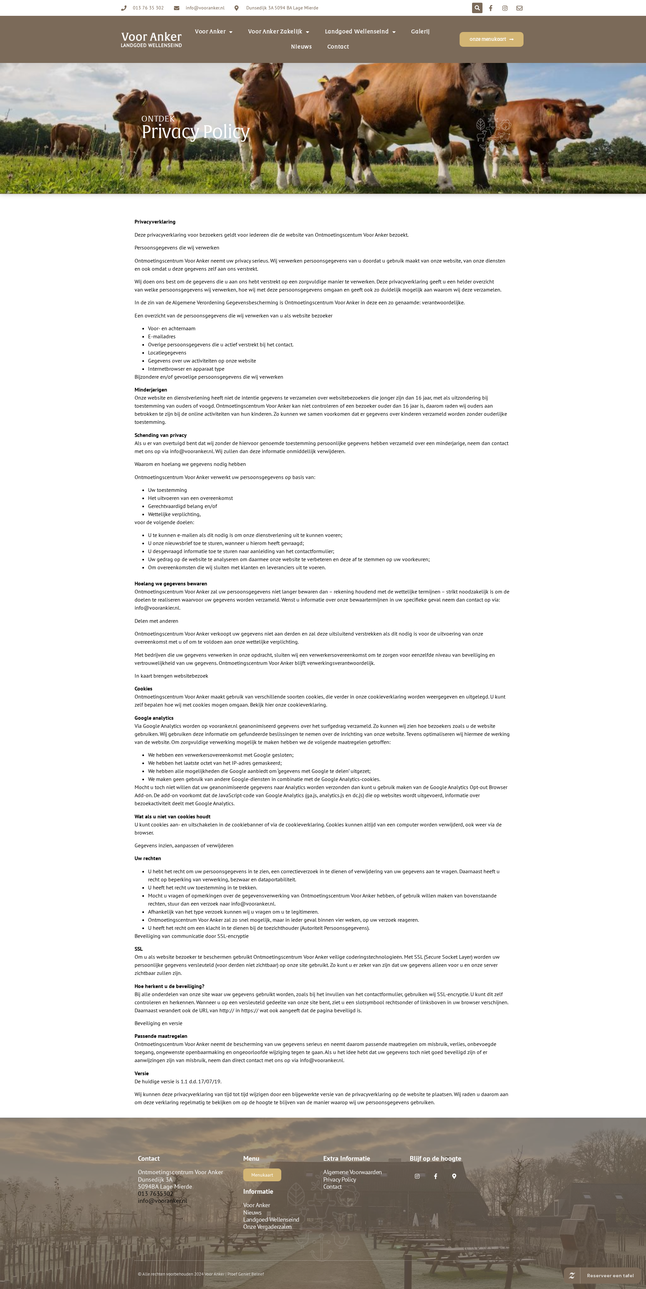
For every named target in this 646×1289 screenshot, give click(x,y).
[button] (477, 8)
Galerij (420, 31)
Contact (338, 46)
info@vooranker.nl (162, 1201)
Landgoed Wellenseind (357, 31)
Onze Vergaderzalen (267, 1226)
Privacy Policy (339, 1179)
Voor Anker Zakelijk (275, 31)
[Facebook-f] (435, 1176)
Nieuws (301, 46)
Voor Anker (256, 1205)
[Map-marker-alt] (454, 1176)
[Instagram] (417, 1176)
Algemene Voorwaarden (352, 1172)
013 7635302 (155, 1193)
